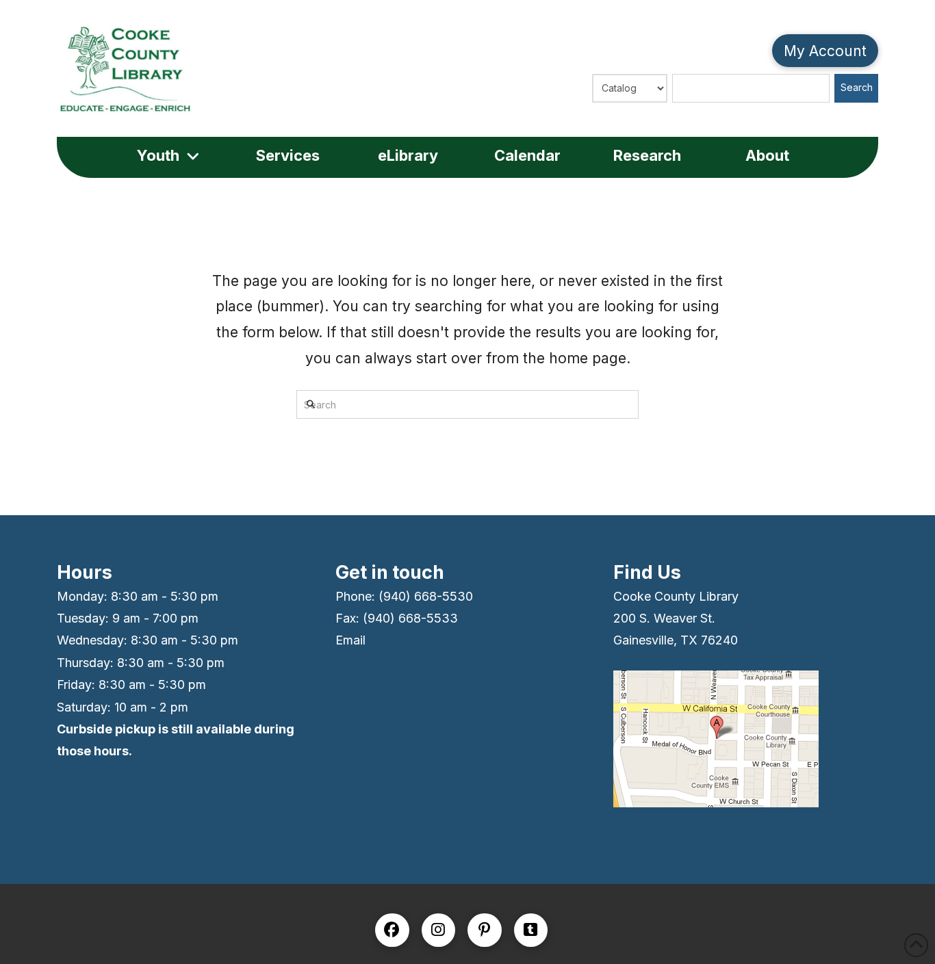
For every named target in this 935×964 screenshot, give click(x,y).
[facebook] (392, 930)
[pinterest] (484, 930)
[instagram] (439, 930)
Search (857, 87)
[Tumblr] (531, 930)
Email (350, 640)
